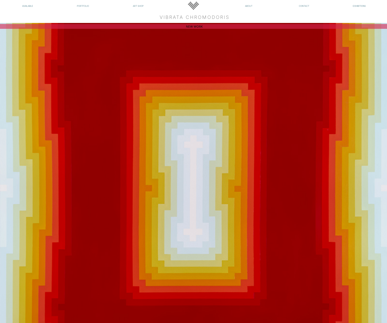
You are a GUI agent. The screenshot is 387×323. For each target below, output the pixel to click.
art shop (138, 6)
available (27, 6)
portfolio (83, 6)
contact (304, 6)
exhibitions (359, 6)
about (248, 6)
